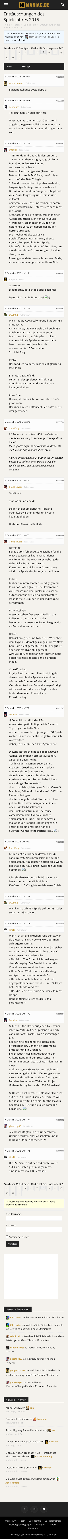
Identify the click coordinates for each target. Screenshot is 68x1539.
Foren (17, 24)
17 (7, 57)
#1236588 (60, 842)
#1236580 (60, 101)
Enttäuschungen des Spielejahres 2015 (24, 16)
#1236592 (60, 1120)
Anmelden (12, 1243)
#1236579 (60, 77)
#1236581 (60, 143)
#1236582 (60, 273)
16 (61, 52)
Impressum (10, 1520)
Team (22, 1520)
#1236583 (60, 308)
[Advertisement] (31, 1276)
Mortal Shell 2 (13, 1407)
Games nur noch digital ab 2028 (23, 1441)
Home (7, 24)
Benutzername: (14, 1214)
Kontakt (52, 1524)
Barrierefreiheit (53, 1520)
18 (13, 57)
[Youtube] (44, 1509)
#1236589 (60, 896)
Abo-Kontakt (34, 1528)
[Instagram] (34, 1509)
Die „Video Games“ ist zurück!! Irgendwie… (28, 1478)
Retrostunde (33, 1317)
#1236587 (60, 708)
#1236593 (60, 1151)
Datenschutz (35, 1520)
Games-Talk (30, 24)
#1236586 (60, 535)
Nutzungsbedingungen (20, 1524)
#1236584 (60, 422)
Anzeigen (40, 1524)
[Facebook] (24, 1509)
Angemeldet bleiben (19, 1236)
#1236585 (60, 480)
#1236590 (60, 923)
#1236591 (60, 1014)
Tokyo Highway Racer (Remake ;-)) (24, 1430)
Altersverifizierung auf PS (19, 1467)
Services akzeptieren (17, 1419)
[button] (63, 5)
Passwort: (11, 1225)
